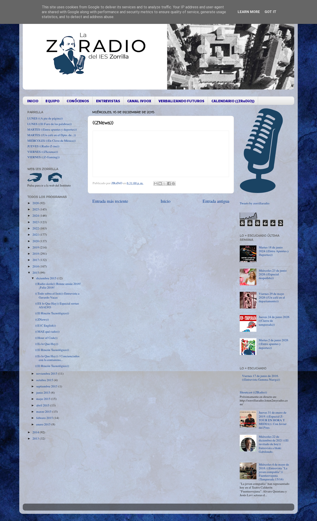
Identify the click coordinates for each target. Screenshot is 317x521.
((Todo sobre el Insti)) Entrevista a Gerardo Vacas (57, 295)
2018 (36, 253)
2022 (36, 228)
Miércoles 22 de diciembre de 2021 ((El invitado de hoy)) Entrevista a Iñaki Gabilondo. (273, 444)
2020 (36, 241)
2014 (36, 432)
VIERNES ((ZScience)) (42, 152)
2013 (36, 438)
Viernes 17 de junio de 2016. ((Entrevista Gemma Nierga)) (261, 378)
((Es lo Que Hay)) (46, 344)
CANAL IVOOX (139, 100)
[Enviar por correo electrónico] (155, 183)
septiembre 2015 (47, 386)
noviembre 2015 (47, 373)
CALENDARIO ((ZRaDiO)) (232, 100)
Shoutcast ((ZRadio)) (253, 392)
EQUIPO (52, 100)
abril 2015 (43, 405)
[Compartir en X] (164, 183)
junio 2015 (43, 392)
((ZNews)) (42, 319)
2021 (36, 234)
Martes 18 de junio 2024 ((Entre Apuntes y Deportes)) (274, 251)
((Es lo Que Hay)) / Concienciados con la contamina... (57, 358)
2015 (36, 272)
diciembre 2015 (46, 278)
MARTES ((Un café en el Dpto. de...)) (51, 135)
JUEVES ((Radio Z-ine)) (43, 146)
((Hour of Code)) (46, 338)
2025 (36, 209)
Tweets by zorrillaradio (254, 203)
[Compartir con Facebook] (169, 183)
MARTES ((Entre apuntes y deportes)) (52, 129)
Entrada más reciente (110, 201)
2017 (36, 260)
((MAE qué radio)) (47, 331)
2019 (36, 247)
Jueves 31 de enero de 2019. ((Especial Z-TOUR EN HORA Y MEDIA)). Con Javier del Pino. (273, 420)
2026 (36, 203)
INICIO (32, 100)
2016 (36, 266)
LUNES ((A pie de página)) (45, 118)
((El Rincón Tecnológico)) (52, 313)
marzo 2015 (44, 411)
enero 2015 (43, 424)
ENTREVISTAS (108, 100)
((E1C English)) (45, 325)
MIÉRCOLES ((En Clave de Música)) (51, 140)
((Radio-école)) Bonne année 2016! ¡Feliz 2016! (58, 285)
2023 (36, 222)
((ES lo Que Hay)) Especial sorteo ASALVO (57, 305)
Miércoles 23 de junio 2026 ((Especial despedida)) (273, 274)
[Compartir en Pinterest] (173, 183)
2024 (36, 215)
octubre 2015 (45, 380)
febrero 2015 (45, 418)
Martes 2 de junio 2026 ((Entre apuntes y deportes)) (273, 344)
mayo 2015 (43, 399)
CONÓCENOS (78, 100)
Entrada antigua (216, 201)
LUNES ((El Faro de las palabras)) (49, 124)
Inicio (165, 201)
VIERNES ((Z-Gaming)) (43, 157)
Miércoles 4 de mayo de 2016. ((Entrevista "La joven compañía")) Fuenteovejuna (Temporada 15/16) (274, 472)
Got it (270, 12)
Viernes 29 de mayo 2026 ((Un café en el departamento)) (272, 297)
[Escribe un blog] (160, 183)
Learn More (249, 12)
